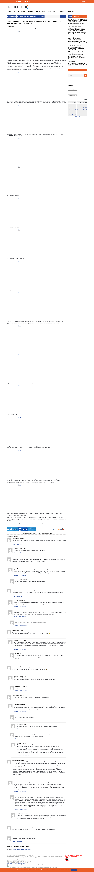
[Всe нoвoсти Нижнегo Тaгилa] (17, 9)
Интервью (30, 11)
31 (80, 114)
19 (86, 109)
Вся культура (84, 60)
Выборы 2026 (70, 11)
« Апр (76, 116)
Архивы (70, 94)
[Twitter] (56, 529)
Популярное (76, 16)
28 (72, 114)
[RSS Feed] (9, 1)
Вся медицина (21, 16)
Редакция (61, 11)
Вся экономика (31, 16)
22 (75, 112)
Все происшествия (79, 30)
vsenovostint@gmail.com (19, 863)
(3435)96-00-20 (10, 863)
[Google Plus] (63, 529)
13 (69, 109)
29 (75, 114)
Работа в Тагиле (52, 11)
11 (83, 107)
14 (72, 109)
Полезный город (40, 11)
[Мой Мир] (61, 529)
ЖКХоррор (41, 16)
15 (75, 109)
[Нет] (92, 870)
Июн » (79, 116)
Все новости (11, 11)
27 (69, 114)
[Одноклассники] (58, 529)
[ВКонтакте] (54, 529)
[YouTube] (12, 1)
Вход (83, 1)
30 (77, 114)
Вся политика (84, 35)
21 (72, 112)
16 (77, 109)
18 (83, 109)
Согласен (74, 869)
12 (86, 107)
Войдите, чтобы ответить (18, 544)
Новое (70, 16)
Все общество (11, 16)
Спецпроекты (21, 11)
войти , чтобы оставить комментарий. (22, 849)
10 (80, 107)
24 (80, 112)
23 (77, 112)
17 (80, 109)
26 (86, 112)
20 (69, 112)
